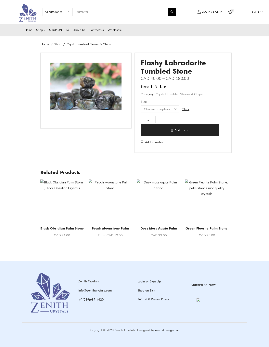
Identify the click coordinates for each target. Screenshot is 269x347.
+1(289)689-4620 (91, 299)
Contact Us (96, 30)
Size (144, 102)
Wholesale (115, 30)
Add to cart (181, 130)
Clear (185, 109)
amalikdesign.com (168, 330)
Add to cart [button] (62, 216)
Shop (39, 30)
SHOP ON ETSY (59, 30)
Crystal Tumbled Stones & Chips (89, 44)
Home (28, 30)
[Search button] (172, 12)
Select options (110, 216)
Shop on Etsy (146, 290)
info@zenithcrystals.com (95, 290)
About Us (79, 30)
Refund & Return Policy (153, 299)
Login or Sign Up (149, 281)
